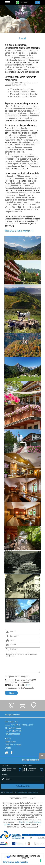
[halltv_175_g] (22, 514)
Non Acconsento (27, 688)
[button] (11, 769)
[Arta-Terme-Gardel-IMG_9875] (22, 248)
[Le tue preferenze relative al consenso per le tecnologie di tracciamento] (40, 860)
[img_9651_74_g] (22, 272)
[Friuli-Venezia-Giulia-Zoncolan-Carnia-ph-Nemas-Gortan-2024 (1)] (22, 296)
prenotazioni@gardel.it (30, 760)
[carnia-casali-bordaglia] (22, 369)
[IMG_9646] (22, 417)
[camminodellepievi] (22, 345)
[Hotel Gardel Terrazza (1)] (22, 393)
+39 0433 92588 (14, 728)
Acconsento (12, 688)
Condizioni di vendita (13, 745)
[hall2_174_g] (22, 490)
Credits (8, 748)
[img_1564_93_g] (22, 441)
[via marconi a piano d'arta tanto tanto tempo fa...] (22, 586)
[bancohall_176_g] (22, 465)
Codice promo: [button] (8, 792)
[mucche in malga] (22, 321)
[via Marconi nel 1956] (22, 610)
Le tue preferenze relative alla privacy (25, 857)
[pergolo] (22, 538)
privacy (27, 685)
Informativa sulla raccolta (15, 862)
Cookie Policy (10, 741)
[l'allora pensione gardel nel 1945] (22, 562)
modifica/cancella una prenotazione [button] (27, 792)
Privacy (8, 738)
